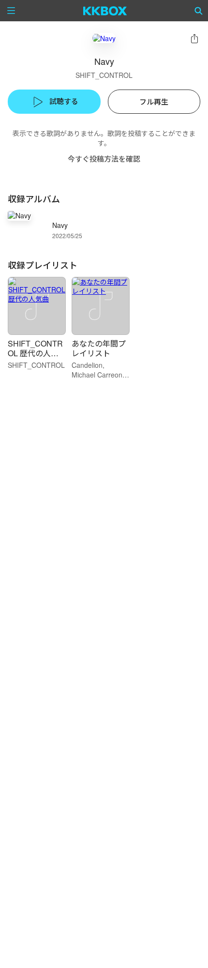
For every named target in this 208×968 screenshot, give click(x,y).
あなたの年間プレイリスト (99, 348)
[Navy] (104, 38)
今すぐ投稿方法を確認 (104, 158)
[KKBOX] (105, 10)
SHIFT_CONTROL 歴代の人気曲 (35, 353)
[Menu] (11, 10)
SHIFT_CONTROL (104, 75)
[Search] (199, 10)
